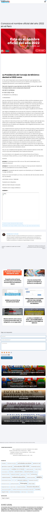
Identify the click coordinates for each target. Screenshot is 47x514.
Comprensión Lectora (35, 466)
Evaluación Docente (5, 474)
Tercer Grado (30, 492)
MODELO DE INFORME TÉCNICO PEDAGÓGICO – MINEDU (20, 450)
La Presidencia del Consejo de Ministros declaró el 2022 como (15, 225)
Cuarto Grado (38, 469)
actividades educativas (11, 463)
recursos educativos (33, 487)
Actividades (4, 463)
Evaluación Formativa (15, 474)
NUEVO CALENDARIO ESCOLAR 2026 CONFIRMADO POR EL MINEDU (25, 449)
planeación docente (33, 480)
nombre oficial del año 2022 (33, 225)
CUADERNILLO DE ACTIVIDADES (17, 469)
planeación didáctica (22, 480)
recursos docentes (21, 486)
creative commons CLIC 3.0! (20, 508)
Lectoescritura (34, 474)
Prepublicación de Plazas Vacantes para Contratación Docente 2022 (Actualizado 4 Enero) (36, 247)
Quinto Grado (13, 486)
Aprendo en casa (36, 463)
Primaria (23, 483)
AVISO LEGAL (23, 511)
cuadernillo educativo (29, 469)
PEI (15, 480)
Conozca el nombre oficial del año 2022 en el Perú (12, 223)
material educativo (18, 477)
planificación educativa (15, 483)
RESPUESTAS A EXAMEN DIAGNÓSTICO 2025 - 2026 (22, 455)
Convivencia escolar (6, 469)
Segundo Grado (5, 492)
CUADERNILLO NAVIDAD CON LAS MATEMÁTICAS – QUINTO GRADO (22, 452)
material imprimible (31, 477)
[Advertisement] (23, 13)
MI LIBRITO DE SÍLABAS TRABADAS (16, 453)
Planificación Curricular (5, 483)
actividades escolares (24, 463)
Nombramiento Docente (6, 480)
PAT (13, 480)
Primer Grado (32, 483)
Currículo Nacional (5, 471)
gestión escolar (23, 474)
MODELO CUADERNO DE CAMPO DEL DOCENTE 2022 (11, 247)
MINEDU (39, 477)
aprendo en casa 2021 (7, 466)
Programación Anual (5, 486)
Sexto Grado (23, 491)
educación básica (19, 471)
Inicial (28, 474)
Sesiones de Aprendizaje (15, 492)
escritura (36, 471)
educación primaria (28, 471)
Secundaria (37, 489)
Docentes (11, 471)
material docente (6, 477)
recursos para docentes (6, 489)
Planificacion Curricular (12, 234)
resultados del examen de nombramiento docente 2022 (23, 489)
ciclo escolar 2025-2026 (21, 466)
